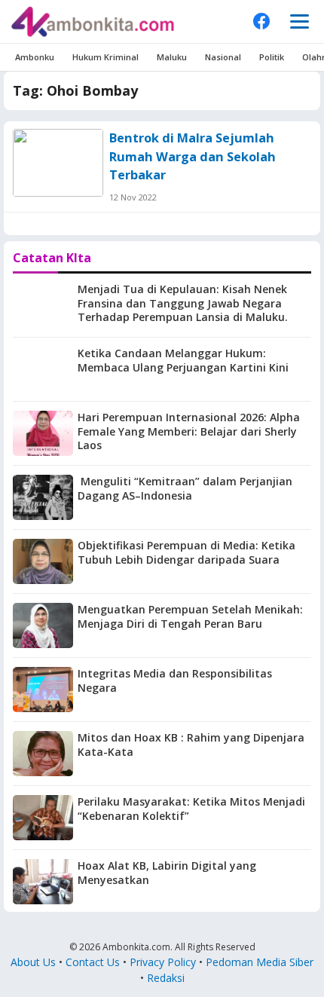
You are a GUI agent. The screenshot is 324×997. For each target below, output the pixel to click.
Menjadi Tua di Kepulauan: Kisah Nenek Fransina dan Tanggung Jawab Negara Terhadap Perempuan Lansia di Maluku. (183, 303)
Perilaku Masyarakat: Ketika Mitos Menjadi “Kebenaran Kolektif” (191, 808)
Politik (271, 57)
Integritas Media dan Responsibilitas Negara (175, 680)
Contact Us (93, 962)
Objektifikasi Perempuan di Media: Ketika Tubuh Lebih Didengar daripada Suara (186, 552)
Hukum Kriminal (105, 57)
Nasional (223, 57)
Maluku (172, 57)
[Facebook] (261, 21)
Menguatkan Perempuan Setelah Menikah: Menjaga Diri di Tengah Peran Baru (190, 616)
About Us (33, 962)
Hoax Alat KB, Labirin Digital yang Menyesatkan (167, 872)
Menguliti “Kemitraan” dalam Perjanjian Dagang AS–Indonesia (185, 488)
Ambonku (34, 57)
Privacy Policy (163, 962)
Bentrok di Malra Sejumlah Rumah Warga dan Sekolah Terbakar (192, 156)
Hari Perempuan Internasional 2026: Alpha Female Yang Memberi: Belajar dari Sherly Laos (189, 431)
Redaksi (166, 978)
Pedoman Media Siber (259, 962)
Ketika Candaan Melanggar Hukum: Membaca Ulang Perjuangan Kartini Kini (183, 360)
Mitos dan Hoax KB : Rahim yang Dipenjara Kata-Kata (191, 744)
